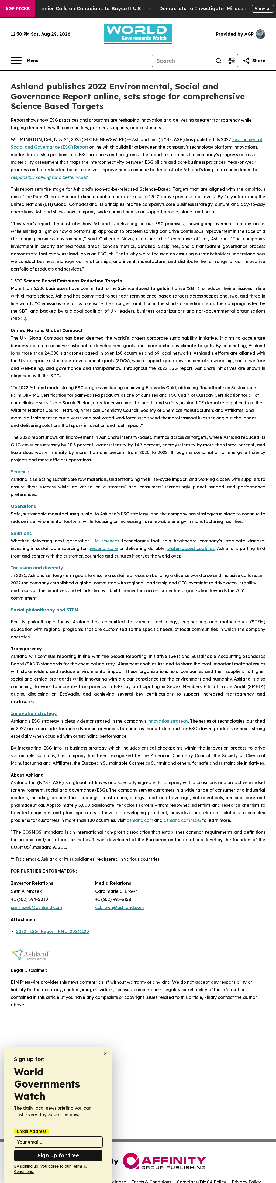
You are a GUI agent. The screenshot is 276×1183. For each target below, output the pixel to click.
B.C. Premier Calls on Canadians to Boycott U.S (82, 8)
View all (262, 8)
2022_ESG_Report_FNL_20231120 (52, 931)
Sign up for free (58, 1155)
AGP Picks (17, 8)
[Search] (218, 60)
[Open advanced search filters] (231, 60)
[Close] (105, 1053)
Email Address (31, 1131)
